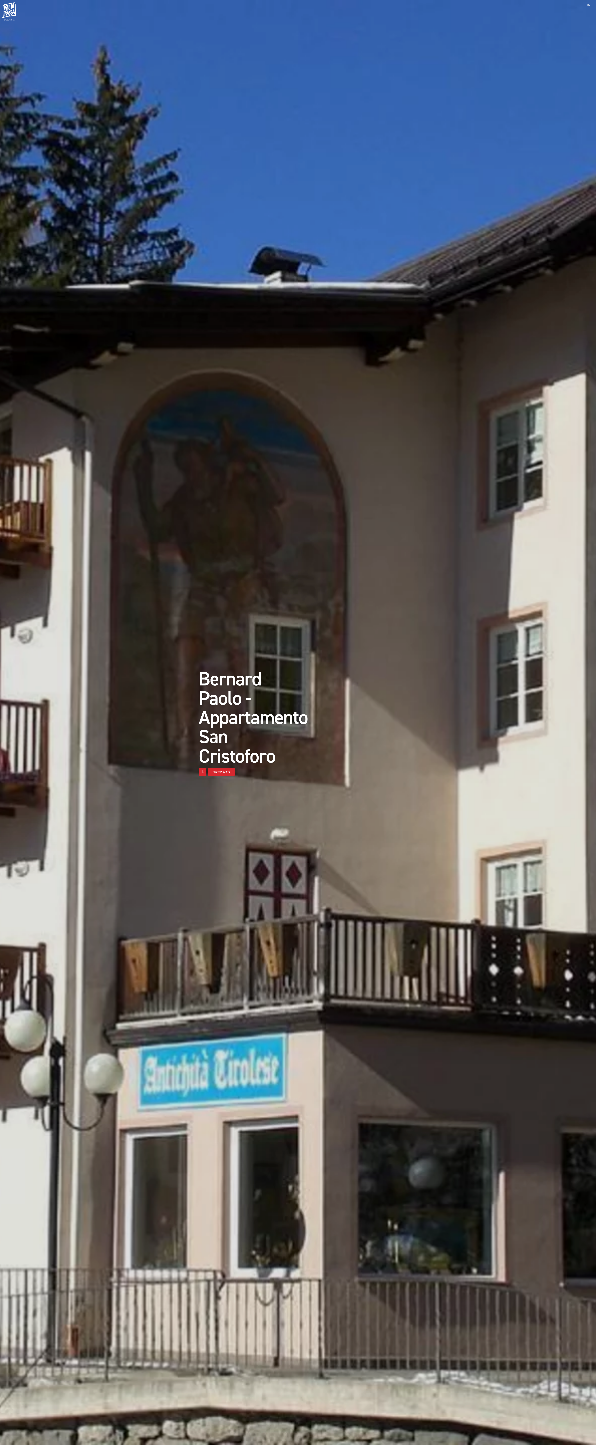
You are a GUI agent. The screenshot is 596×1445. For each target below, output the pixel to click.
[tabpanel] (298, 722)
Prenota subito (221, 772)
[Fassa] (9, 11)
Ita (588, 5)
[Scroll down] (202, 772)
